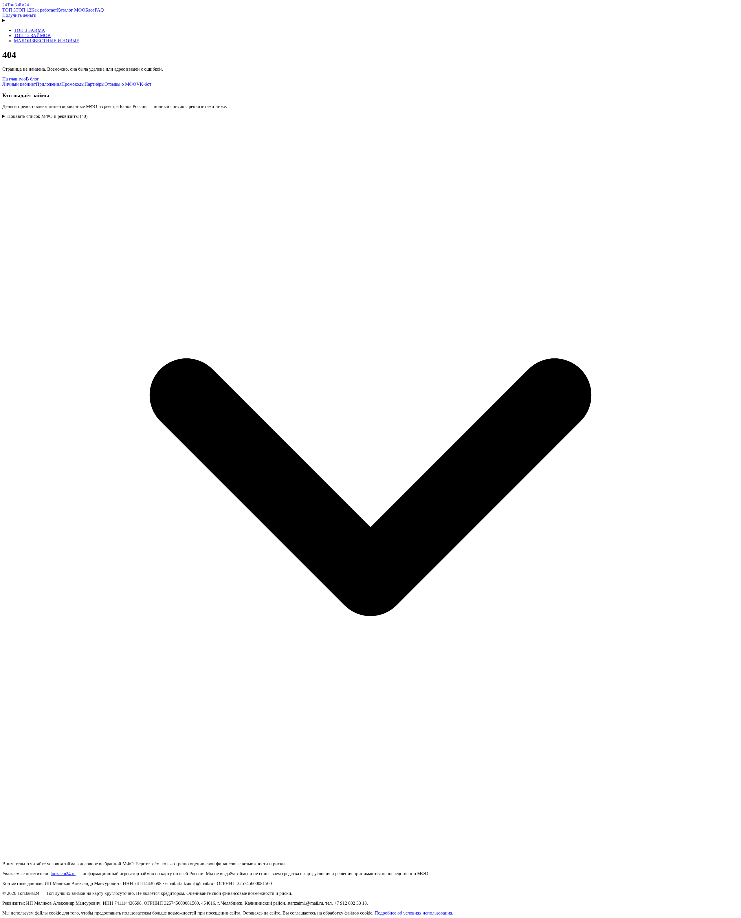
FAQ (99, 10)
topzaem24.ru (63, 873)
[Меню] (370, 20)
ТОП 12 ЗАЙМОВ (32, 35)
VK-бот (143, 84)
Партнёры (94, 84)
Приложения (48, 84)
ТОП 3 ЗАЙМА (29, 30)
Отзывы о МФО (120, 84)
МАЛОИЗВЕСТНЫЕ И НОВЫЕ (46, 40)
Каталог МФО (71, 10)
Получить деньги (19, 15)
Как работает (44, 10)
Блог (90, 10)
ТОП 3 (9, 10)
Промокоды (73, 84)
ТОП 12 (23, 10)
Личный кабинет (19, 84)
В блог (32, 78)
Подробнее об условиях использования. (414, 912)
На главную (14, 78)
